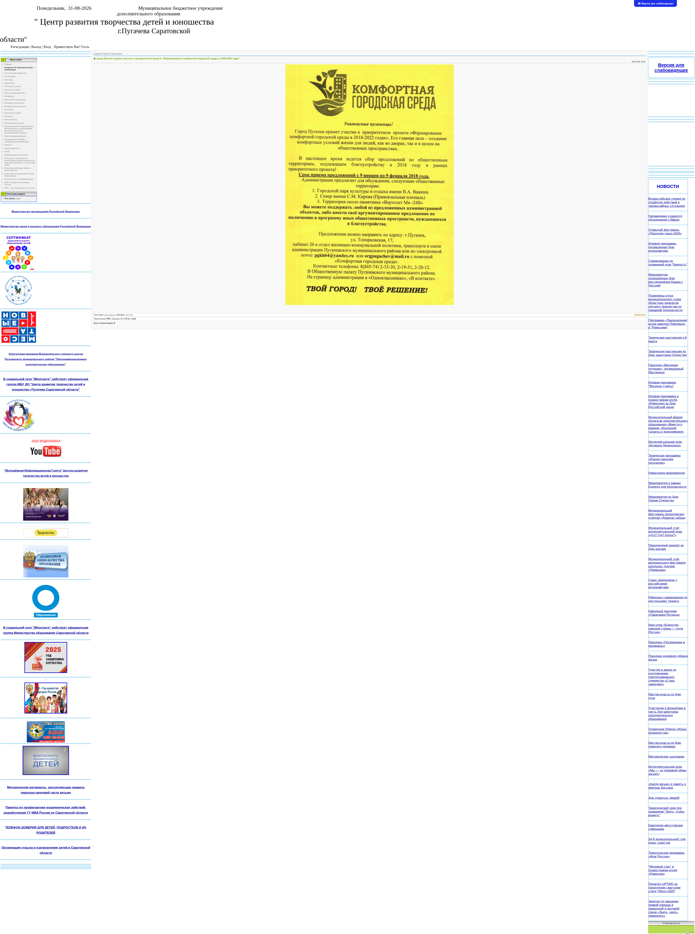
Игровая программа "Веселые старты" (662, 384)
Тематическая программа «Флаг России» (666, 854)
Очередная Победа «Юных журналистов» (667, 730)
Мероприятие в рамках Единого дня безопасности (667, 484)
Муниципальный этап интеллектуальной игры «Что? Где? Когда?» (665, 531)
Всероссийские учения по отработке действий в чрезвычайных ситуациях (666, 202)
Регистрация (20, 47)
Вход (47, 47)
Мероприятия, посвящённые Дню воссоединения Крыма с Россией (665, 280)
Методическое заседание (666, 756)
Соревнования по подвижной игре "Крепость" (667, 262)
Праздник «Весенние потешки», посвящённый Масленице (665, 368)
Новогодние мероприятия (666, 473)
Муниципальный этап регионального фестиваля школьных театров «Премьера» (667, 564)
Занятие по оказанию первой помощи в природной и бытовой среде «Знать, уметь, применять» (663, 909)
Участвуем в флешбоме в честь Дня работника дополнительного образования (667, 713)
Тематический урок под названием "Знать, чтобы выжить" (666, 811)
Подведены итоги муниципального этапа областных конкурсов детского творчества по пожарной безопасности (665, 303)
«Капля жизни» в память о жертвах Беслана (667, 785)
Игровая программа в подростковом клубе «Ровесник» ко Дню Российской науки (663, 402)
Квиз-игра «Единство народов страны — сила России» (665, 628)
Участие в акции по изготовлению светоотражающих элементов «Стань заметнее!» (662, 677)
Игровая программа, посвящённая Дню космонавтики (662, 247)
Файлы (106, 53)
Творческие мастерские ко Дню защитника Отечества (667, 353)
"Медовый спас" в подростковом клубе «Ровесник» (662, 870)
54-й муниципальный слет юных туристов (667, 840)
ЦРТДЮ (129, 315)
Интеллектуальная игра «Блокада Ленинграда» (665, 443)
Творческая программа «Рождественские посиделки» (664, 459)
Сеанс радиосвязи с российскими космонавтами (662, 583)
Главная (97, 53)
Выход (36, 47)
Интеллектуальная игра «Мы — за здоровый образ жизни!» (667, 770)
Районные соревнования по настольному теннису (667, 599)
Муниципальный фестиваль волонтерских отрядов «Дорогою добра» (667, 514)
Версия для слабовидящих (671, 67)
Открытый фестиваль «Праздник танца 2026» (665, 231)
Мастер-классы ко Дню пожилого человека (664, 744)
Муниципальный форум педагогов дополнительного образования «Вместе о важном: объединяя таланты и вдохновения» (667, 424)
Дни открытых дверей (663, 798)
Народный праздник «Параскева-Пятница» (664, 613)
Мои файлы (10, 198)
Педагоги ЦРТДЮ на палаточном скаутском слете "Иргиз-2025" (664, 887)
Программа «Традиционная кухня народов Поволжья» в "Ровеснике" (667, 324)
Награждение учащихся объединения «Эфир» (665, 217)
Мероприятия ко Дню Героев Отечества (663, 498)
